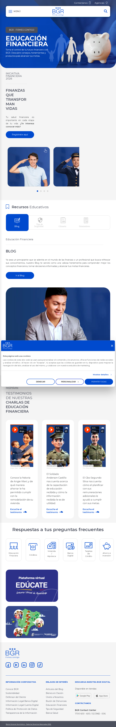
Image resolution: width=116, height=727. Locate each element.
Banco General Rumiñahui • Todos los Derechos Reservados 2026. (28, 724)
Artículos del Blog (54, 689)
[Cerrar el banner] (112, 346)
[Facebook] (8, 664)
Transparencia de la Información (21, 713)
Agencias (100, 3)
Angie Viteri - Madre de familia (20, 468)
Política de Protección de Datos (21, 709)
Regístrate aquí (20, 134)
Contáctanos (81, 3)
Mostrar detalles (101, 375)
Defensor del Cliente (16, 697)
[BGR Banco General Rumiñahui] (58, 11)
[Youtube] (16, 664)
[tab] (17, 222)
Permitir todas (99, 381)
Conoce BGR (12, 689)
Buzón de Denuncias (56, 701)
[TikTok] (39, 664)
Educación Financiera (56, 705)
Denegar (40, 381)
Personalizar (68, 381)
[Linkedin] (24, 664)
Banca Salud (52, 713)
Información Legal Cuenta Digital (22, 705)
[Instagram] (31, 664)
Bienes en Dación (54, 693)
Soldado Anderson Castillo (55, 468)
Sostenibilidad (12, 693)
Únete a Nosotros (54, 697)
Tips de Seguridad (54, 709)
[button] (37, 191)
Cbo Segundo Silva (89, 468)
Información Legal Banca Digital (21, 701)
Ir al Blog (20, 275)
